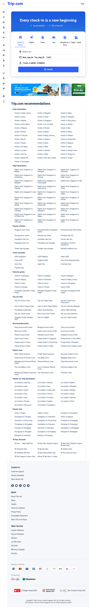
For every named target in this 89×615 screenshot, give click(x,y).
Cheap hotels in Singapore (47, 338)
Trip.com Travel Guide (22, 314)
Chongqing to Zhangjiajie (23, 424)
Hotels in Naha (43, 147)
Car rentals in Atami (21, 390)
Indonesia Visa (66, 264)
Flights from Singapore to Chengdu (23, 210)
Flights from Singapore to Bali (71, 181)
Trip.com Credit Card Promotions (68, 301)
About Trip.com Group (19, 519)
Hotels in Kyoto (43, 143)
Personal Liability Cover (69, 367)
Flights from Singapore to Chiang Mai (47, 204)
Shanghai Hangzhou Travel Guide (47, 292)
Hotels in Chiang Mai (68, 139)
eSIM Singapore (20, 256)
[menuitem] (3, 12)
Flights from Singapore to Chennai (23, 187)
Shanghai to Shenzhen (22, 435)
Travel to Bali (65, 287)
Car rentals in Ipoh (20, 386)
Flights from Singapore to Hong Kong (47, 187)
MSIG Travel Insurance (22, 354)
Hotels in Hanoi (66, 147)
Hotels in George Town (69, 150)
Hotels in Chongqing (21, 161)
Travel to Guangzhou (21, 276)
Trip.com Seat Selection (69, 314)
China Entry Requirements (70, 260)
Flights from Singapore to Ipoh (25, 192)
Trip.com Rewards (17, 534)
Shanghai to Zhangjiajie (69, 432)
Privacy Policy (16, 512)
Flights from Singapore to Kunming (70, 210)
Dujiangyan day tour (21, 243)
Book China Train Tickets (46, 314)
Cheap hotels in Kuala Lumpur (71, 346)
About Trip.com (16, 496)
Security (14, 553)
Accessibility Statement (19, 516)
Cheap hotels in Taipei (22, 346)
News (13, 500)
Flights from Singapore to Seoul (23, 198)
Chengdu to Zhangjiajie (22, 428)
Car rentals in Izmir (20, 397)
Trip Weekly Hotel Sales (22, 310)
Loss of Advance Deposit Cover (46, 368)
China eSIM (18, 260)
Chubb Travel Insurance (46, 354)
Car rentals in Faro (20, 394)
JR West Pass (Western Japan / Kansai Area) (72, 444)
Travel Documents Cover (69, 361)
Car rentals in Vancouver (22, 405)
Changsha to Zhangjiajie (69, 420)
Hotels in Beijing (20, 120)
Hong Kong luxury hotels (23, 327)
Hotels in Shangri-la (68, 154)
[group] (37, 25)
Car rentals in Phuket (21, 401)
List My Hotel (16, 542)
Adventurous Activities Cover (24, 358)
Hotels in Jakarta (66, 124)
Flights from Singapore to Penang (47, 176)
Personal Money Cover (46, 361)
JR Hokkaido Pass (20, 449)
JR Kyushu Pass (43, 449)
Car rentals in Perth (67, 401)
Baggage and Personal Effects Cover (25, 362)
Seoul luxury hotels (67, 331)
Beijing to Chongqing (45, 435)
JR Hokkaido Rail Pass (22, 453)
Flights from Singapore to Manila (23, 204)
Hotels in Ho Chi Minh (45, 124)
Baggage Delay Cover (68, 358)
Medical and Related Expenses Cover (25, 373)
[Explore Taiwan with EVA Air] (73, 90)
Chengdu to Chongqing (69, 413)
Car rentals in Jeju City (22, 383)
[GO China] (35, 90)
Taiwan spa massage (21, 248)
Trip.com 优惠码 (43, 317)
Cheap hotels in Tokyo (22, 342)
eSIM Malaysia (43, 256)
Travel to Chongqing (68, 283)
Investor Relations (17, 530)
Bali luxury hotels (20, 331)
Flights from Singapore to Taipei (47, 198)
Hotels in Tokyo (43, 117)
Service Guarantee (17, 475)
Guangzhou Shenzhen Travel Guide (24, 292)
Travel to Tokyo (19, 283)
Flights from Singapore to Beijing (23, 170)
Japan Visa (41, 264)
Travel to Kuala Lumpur (69, 279)
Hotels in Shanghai (67, 117)
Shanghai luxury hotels (46, 335)
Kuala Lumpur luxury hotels (47, 331)
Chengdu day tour (67, 235)
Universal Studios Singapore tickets (47, 231)
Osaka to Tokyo (43, 413)
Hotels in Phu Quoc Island (47, 158)
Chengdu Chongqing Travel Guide (70, 292)
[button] (4, 4)
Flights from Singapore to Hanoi (70, 215)
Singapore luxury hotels (69, 335)
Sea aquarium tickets (21, 235)
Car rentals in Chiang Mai (46, 390)
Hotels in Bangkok (44, 113)
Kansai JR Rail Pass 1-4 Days (47, 456)
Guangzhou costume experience (68, 244)
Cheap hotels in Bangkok (70, 342)
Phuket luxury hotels (21, 335)
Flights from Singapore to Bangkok (23, 182)
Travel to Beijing (20, 279)
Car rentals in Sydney (45, 383)
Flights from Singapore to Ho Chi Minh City (24, 215)
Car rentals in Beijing (68, 390)
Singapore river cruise (22, 230)
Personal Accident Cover (69, 354)
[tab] (20, 40)
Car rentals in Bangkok (69, 386)
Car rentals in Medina (68, 397)
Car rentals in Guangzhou (46, 405)
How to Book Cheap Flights (47, 306)
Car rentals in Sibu (44, 386)
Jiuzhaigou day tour (44, 239)
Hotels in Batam (43, 132)
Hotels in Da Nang (20, 147)
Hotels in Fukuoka (20, 135)
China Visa (18, 264)
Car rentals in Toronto (45, 394)
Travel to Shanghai (44, 276)
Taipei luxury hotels (21, 338)
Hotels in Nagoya (67, 143)
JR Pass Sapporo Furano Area (24, 456)
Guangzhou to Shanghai (46, 424)
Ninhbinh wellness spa (69, 248)
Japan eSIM (65, 256)
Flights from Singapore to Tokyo (70, 187)
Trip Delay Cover (43, 358)
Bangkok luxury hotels (45, 327)
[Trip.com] (15, 4)
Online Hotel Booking (45, 310)
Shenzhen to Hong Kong (23, 420)
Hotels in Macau (20, 143)
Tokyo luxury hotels (68, 327)
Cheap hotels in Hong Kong (47, 342)
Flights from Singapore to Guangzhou (23, 176)
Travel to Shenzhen (44, 279)
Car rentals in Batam (68, 383)
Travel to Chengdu (21, 287)
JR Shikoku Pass (66, 449)
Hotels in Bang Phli (21, 158)
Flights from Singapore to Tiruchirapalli (47, 182)
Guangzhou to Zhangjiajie (70, 428)
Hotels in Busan (20, 139)
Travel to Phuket (43, 287)
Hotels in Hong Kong (68, 120)
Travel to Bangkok (67, 276)
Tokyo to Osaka (19, 413)
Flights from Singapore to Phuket (70, 198)
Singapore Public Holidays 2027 (23, 318)
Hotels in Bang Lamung (46, 135)
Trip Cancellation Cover (22, 367)
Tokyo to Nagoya (67, 417)
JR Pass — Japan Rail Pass (23, 443)
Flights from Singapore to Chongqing (70, 204)
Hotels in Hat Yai (20, 154)
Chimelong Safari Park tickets (71, 230)
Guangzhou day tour (21, 239)
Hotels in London (20, 150)
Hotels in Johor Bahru (22, 124)
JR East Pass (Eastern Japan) (48, 443)
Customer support (17, 471)
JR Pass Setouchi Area (68, 453)
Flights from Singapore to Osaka (70, 193)
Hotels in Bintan (20, 132)
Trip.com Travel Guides (69, 317)
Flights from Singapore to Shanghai (47, 170)
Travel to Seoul (43, 283)
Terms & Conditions (18, 508)
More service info (17, 479)
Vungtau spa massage (45, 248)
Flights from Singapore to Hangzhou (47, 210)
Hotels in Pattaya (67, 135)
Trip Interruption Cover (46, 373)
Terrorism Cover (66, 373)
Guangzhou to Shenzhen (46, 417)
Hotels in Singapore (45, 120)
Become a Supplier (18, 549)
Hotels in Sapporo (44, 139)
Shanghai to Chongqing (69, 424)
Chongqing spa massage (46, 243)
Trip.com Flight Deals (45, 301)
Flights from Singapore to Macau (47, 215)
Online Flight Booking (68, 310)
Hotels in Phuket (44, 128)
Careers (13, 504)
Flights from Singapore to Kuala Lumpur (70, 176)
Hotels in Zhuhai (66, 158)
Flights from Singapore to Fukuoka (23, 221)
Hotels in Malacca (20, 128)
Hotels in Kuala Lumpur (22, 113)
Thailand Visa (19, 268)
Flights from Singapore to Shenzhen (70, 170)
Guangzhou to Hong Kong (47, 420)
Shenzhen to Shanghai (46, 428)
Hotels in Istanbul (44, 150)
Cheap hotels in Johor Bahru (71, 338)
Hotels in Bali (65, 128)
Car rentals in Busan (68, 394)
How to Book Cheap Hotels (24, 306)
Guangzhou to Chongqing (47, 432)
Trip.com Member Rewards (70, 306)
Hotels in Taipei (66, 113)
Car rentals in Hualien (45, 401)
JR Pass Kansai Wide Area (47, 453)
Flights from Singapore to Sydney (47, 221)
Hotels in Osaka (66, 132)
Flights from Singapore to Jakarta (47, 193)
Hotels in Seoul (19, 117)
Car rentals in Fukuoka (45, 397)
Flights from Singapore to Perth (70, 221)
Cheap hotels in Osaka (45, 346)
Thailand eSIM (43, 260)
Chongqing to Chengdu (22, 417)
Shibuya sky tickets (44, 235)
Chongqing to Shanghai (22, 432)
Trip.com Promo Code (22, 301)
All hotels (14, 546)
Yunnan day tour (66, 239)
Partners (14, 538)
